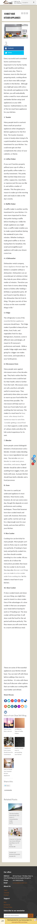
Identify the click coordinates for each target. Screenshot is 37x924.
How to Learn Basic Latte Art (8, 730)
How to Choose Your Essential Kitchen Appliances (8, 772)
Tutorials (6, 892)
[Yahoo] (18, 706)
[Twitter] (8, 700)
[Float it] (25, 706)
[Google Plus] (12, 700)
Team (5, 890)
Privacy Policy (8, 907)
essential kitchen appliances (14, 321)
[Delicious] (25, 700)
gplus (33, 463)
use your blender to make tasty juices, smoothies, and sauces (14, 461)
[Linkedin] (15, 700)
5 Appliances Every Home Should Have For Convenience (8, 751)
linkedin (34, 461)
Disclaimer (7, 905)
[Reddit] (22, 700)
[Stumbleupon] (5, 706)
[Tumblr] (15, 706)
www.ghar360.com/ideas (19, 922)
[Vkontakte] (5, 712)
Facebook (33, 459)
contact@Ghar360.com (20, 883)
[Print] (22, 706)
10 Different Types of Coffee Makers (19, 731)
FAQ (5, 902)
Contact (6, 895)
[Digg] (12, 706)
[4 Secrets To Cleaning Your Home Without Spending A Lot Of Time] (15, 832)
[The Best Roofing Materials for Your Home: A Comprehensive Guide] (15, 807)
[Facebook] (5, 700)
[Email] (8, 706)
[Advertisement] (20, 650)
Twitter (34, 456)
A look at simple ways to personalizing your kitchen (19, 751)
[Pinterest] (18, 700)
